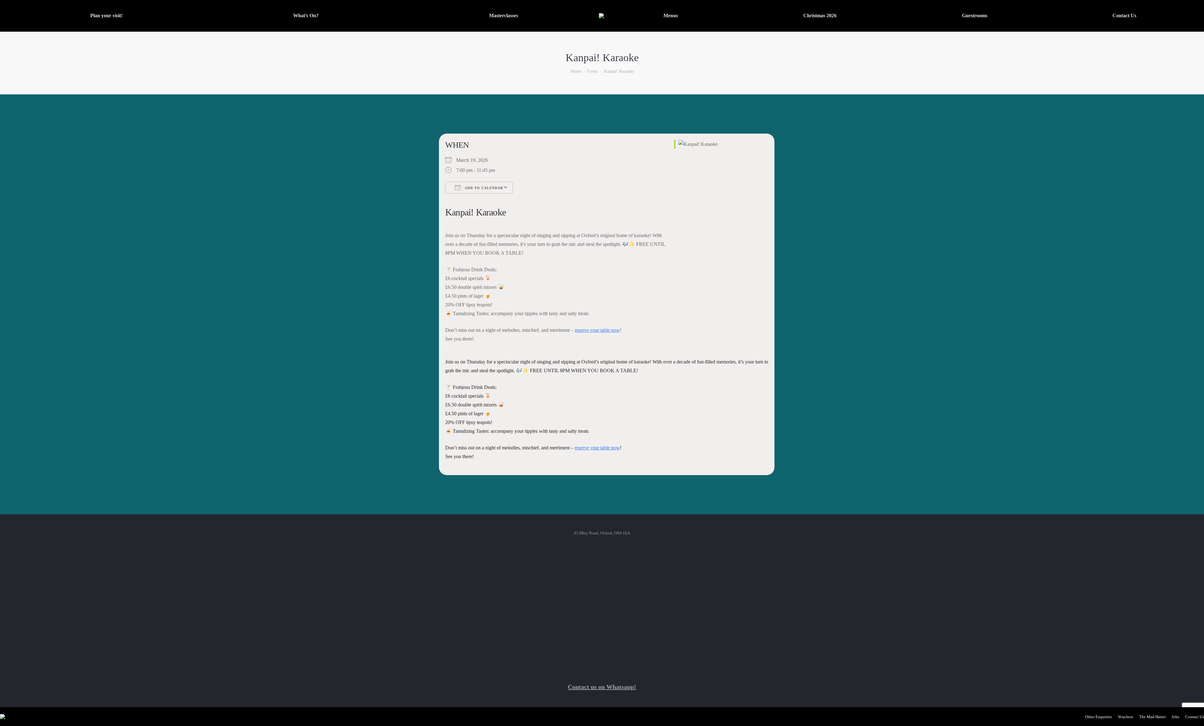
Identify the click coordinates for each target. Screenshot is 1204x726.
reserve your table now (597, 330)
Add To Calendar (483, 188)
